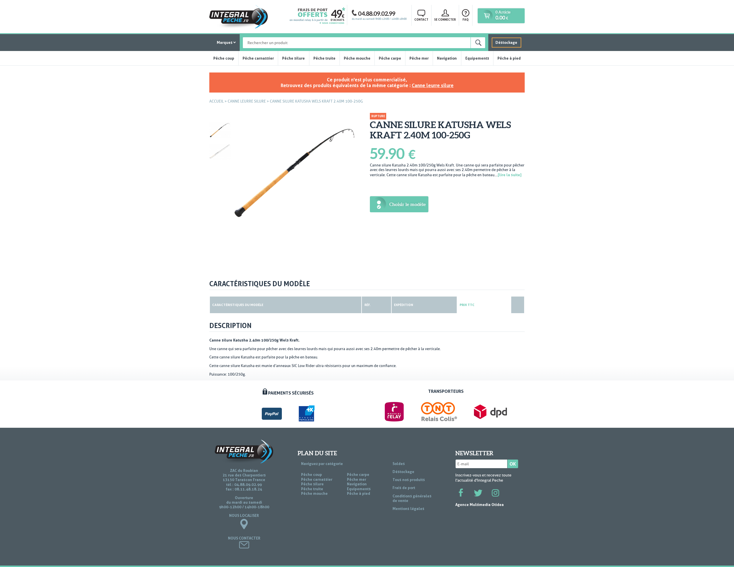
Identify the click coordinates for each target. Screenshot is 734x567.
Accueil (216, 101)
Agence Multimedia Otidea (479, 504)
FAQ (465, 19)
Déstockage (506, 42)
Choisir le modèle (407, 204)
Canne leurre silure (433, 85)
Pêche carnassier (258, 58)
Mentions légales (408, 508)
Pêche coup (223, 58)
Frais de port (404, 487)
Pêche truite (324, 58)
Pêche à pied (509, 58)
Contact (421, 19)
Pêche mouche (357, 58)
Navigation (447, 58)
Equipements (477, 58)
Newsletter (474, 453)
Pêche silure (293, 58)
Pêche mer (419, 58)
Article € (502, 15)
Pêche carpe (390, 58)
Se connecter (445, 19)
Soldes (399, 463)
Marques (225, 42)
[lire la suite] (510, 174)
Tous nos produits (409, 479)
